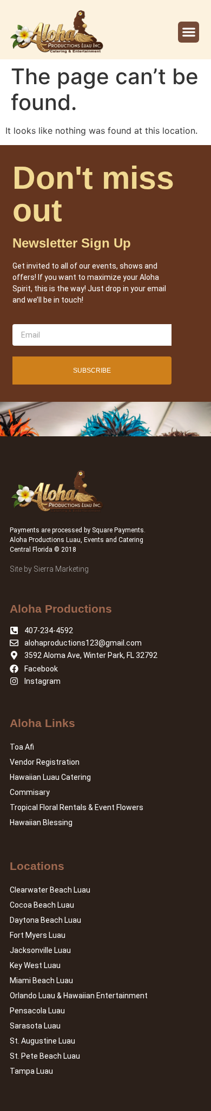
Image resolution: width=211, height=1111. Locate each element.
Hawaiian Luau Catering (50, 777)
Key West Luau (35, 965)
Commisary (30, 792)
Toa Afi (22, 747)
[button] (188, 32)
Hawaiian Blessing (41, 822)
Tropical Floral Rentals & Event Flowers (76, 807)
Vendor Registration (45, 762)
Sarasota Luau (35, 1025)
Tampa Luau (31, 1071)
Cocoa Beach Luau (42, 905)
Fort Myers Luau (37, 935)
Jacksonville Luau (40, 950)
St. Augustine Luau (42, 1041)
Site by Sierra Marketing (49, 569)
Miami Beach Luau (41, 980)
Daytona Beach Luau (45, 920)
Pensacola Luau (37, 1010)
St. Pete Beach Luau (45, 1056)
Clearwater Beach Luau (50, 890)
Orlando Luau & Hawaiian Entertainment (79, 995)
